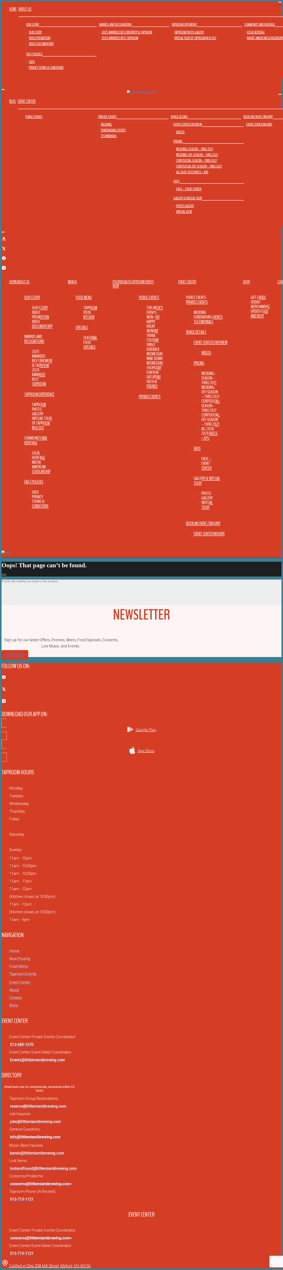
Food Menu (84, 297)
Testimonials (109, 136)
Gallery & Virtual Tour (187, 198)
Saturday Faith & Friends (154, 381)
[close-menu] (3, 89)
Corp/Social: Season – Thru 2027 (196, 160)
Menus (72, 282)
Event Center (187, 282)
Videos (180, 132)
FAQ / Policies (34, 54)
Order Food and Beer (259, 313)
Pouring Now (119, 284)
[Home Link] (6, 552)
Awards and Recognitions (115, 24)
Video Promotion (39, 38)
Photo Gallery (185, 205)
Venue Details (179, 116)
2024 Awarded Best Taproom (120, 38)
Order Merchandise (260, 304)
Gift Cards (258, 297)
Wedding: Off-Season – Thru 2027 (197, 154)
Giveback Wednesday (155, 351)
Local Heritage (256, 32)
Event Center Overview (187, 124)
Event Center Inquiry (259, 124)
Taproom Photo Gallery (189, 32)
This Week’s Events (155, 310)
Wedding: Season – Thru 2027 (194, 149)
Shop (246, 282)
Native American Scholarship (41, 466)
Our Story (32, 24)
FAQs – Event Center (188, 189)
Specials (82, 327)
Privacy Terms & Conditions (46, 67)
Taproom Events (142, 282)
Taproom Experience (184, 24)
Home (13, 9)
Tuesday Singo (153, 342)
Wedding (106, 124)
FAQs (32, 61)
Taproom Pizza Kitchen (90, 312)
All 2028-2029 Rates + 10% (192, 172)
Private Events (107, 116)
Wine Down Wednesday (155, 360)
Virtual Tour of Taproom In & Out (195, 38)
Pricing (178, 141)
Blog (12, 101)
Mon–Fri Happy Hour (153, 321)
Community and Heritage (259, 24)
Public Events (33, 116)
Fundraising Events (113, 130)
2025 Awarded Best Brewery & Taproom (127, 32)
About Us (23, 282)
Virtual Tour (184, 211)
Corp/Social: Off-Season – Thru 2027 (199, 166)
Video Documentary (41, 43)
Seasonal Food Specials (90, 342)
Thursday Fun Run (154, 370)
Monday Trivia (152, 333)
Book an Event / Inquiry (258, 116)
